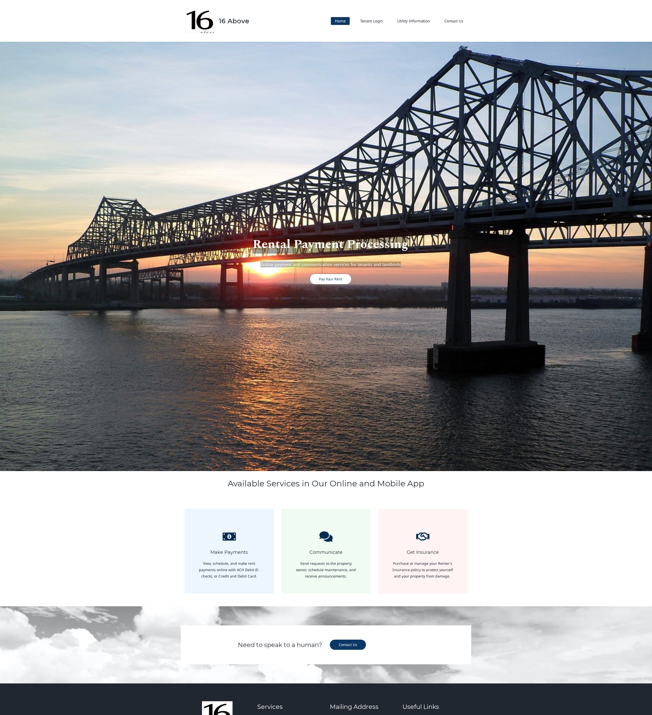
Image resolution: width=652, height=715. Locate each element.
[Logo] (200, 21)
